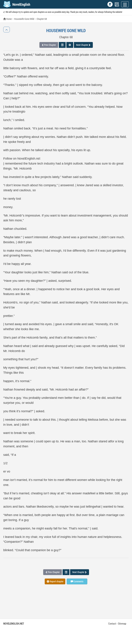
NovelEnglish (21, 4)
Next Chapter (82, 44)
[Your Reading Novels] (116, 4)
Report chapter (56, 581)
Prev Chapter (50, 44)
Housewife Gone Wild (66, 30)
